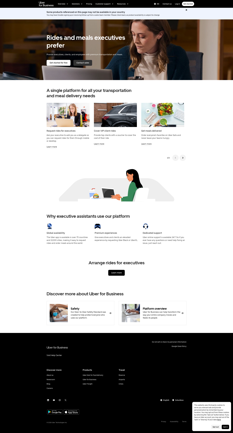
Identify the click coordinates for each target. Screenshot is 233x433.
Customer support (103, 4)
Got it (225, 427)
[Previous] (175, 158)
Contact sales (82, 63)
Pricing (89, 4)
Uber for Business (57, 347)
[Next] (183, 158)
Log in (177, 4)
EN (158, 4)
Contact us (167, 4)
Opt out (216, 427)
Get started (188, 4)
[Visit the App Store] (71, 412)
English (166, 400)
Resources (121, 4)
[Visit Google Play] (55, 412)
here (219, 420)
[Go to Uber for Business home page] (46, 3)
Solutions (76, 4)
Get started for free (58, 63)
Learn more (116, 273)
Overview (61, 4)
